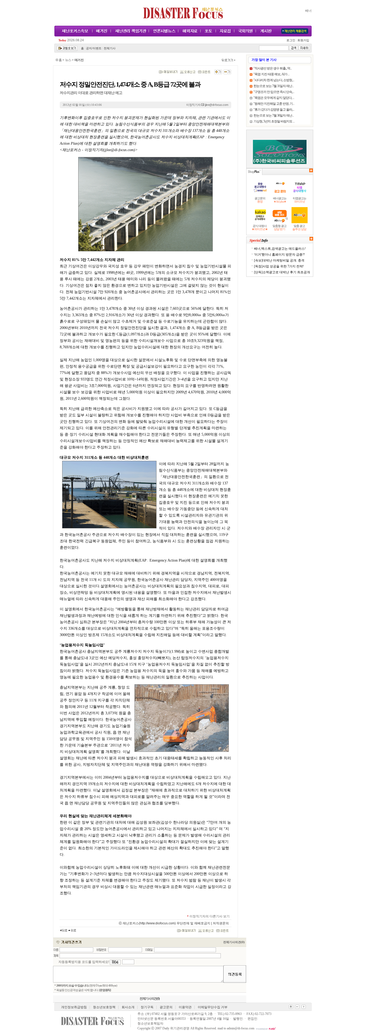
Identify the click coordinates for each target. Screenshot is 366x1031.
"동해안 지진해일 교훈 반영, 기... (273, 104)
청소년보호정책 (104, 1007)
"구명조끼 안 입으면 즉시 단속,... (273, 92)
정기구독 (147, 1007)
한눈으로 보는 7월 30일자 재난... (273, 115)
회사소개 (128, 1007)
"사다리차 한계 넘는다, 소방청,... (273, 80)
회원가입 (303, 40)
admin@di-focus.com (240, 1028)
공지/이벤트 (94, 48)
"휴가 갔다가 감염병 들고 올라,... (273, 109)
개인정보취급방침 (74, 1007)
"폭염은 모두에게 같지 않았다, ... (273, 98)
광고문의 (166, 1007)
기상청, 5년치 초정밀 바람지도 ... (273, 121)
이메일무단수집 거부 (212, 1007)
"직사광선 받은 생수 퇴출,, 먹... (272, 68)
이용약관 (185, 1007)
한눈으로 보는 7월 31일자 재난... (273, 86)
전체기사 (109, 48)
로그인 (291, 40)
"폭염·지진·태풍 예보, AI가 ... (271, 74)
